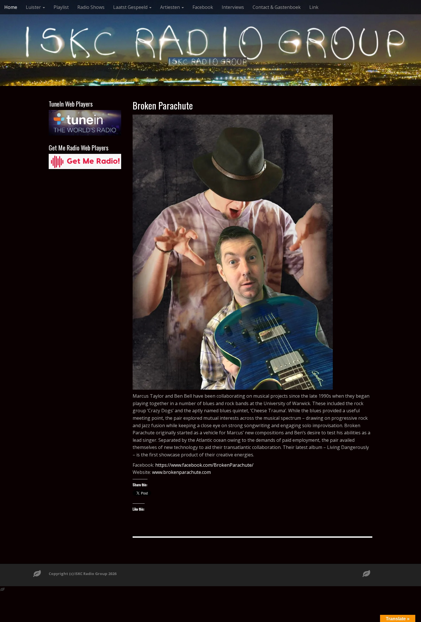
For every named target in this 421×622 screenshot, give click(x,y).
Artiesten (170, 7)
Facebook (202, 7)
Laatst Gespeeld (131, 7)
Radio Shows (91, 7)
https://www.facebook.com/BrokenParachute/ (204, 465)
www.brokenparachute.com (181, 472)
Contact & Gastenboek (277, 7)
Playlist (61, 7)
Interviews (233, 7)
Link (313, 7)
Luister (34, 7)
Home (10, 7)
